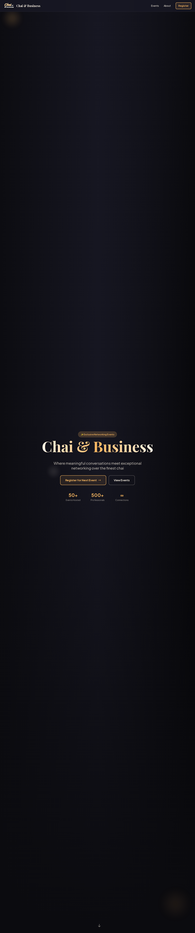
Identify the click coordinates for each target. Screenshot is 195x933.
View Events (122, 480)
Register (183, 5)
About (167, 5)
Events (155, 5)
